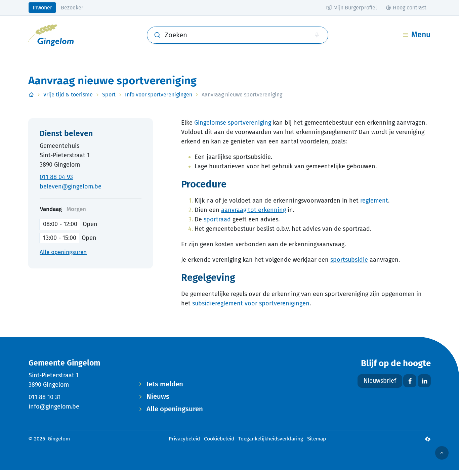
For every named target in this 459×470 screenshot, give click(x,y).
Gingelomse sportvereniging (232, 122)
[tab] (76, 209)
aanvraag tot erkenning (253, 210)
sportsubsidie (349, 259)
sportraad (217, 219)
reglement (374, 200)
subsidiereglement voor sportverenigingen (250, 303)
